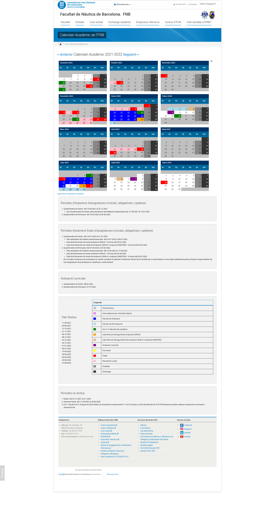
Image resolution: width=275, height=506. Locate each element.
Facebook (188, 425)
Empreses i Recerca (147, 22)
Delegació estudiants (109, 454)
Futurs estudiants (108, 425)
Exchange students (120, 22)
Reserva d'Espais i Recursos (112, 451)
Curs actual (96, 22)
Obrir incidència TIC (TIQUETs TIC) (114, 457)
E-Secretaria (145, 428)
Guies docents (146, 434)
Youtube (187, 436)
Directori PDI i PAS (147, 451)
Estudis (80, 22)
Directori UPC (180, 4)
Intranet (104, 442)
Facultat (65, 22)
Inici (66, 44)
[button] (2, 473)
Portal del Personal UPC (150, 448)
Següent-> (131, 55)
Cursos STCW (173, 22)
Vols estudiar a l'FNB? (199, 22)
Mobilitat (104, 436)
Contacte (193, 4)
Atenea (143, 425)
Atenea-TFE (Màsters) (149, 442)
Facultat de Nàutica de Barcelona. (90, 14)
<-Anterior (65, 55)
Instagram (187, 429)
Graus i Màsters (107, 428)
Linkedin (187, 433)
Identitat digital (146, 445)
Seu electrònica (146, 431)
